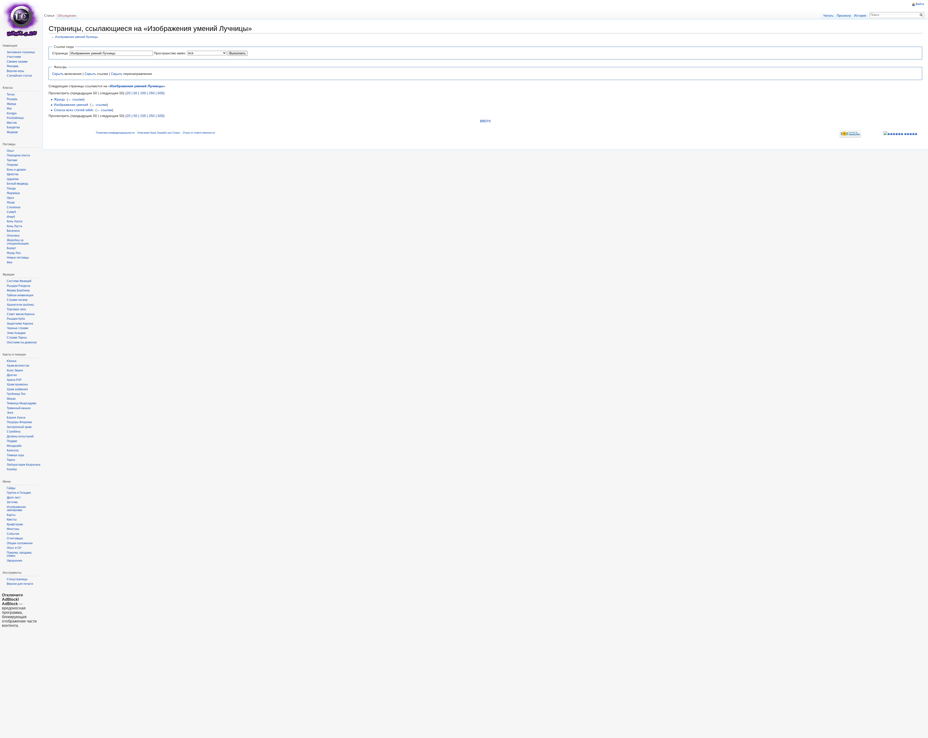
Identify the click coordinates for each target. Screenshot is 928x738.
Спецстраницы (17, 579)
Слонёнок (13, 207)
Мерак (11, 398)
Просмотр (844, 15)
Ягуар (11, 202)
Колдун (12, 113)
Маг (9, 108)
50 (135, 93)
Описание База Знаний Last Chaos (158, 132)
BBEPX (485, 121)
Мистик (12, 122)
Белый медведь (17, 183)
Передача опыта (18, 155)
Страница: (60, 53)
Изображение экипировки (16, 508)
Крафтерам (15, 524)
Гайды (11, 488)
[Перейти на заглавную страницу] (21, 19)
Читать (828, 15)
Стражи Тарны (17, 337)
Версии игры (15, 71)
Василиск (13, 230)
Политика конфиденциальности (115, 132)
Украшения (14, 560)
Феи (9, 262)
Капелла (13, 450)
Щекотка (12, 174)
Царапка (13, 179)
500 (160, 93)
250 (152, 93)
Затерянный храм (19, 427)
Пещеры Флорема (19, 422)
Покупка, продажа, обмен (19, 554)
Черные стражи (17, 328)
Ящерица (13, 193)
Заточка (12, 502)
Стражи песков (17, 300)
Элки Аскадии (16, 333)
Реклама (12, 66)
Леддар (12, 441)
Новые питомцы (18, 257)
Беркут (11, 248)
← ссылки (75, 99)
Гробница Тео (16, 394)
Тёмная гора (15, 455)
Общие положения (20, 543)
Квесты (12, 519)
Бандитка (13, 127)
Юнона (11, 361)
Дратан (12, 375)
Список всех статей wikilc (74, 110)
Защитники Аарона (20, 323)
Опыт (10, 150)
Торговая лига (16, 309)
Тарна (11, 460)
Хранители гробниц (20, 304)
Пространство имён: (170, 53)
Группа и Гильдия (19, 492)
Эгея (10, 412)
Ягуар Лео (14, 253)
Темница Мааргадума (21, 403)
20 (128, 93)
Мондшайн (14, 446)
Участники (14, 56)
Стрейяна (14, 431)
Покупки (12, 164)
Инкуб (11, 216)
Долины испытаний (20, 436)
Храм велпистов (18, 365)
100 (143, 93)
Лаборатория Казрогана (23, 464)
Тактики (12, 160)
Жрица (59, 99)
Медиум (12, 132)
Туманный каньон (19, 408)
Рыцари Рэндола (18, 286)
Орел (10, 198)
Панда (11, 188)
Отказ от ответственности (199, 132)
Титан (11, 94)
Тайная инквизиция (20, 295)
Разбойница (15, 118)
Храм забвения (17, 389)
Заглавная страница (21, 52)
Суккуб (11, 212)
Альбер (12, 469)
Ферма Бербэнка (18, 290)
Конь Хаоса (14, 221)
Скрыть (58, 74)
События (13, 533)
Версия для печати (20, 584)
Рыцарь (12, 99)
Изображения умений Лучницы (76, 36)
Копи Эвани (15, 370)
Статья (49, 15)
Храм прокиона (17, 384)
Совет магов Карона (21, 314)
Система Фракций (19, 281)
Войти (920, 4)
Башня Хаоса (16, 417)
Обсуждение (67, 15)
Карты (11, 515)
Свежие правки (17, 61)
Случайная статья (19, 75)
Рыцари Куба (16, 318)
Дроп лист (14, 497)
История (860, 15)
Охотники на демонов (21, 342)
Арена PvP (14, 380)
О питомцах (15, 538)
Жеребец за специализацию (18, 242)
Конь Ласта (14, 226)
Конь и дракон (16, 169)
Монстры (13, 529)
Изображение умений (71, 105)
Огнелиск (13, 235)
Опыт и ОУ (14, 548)
